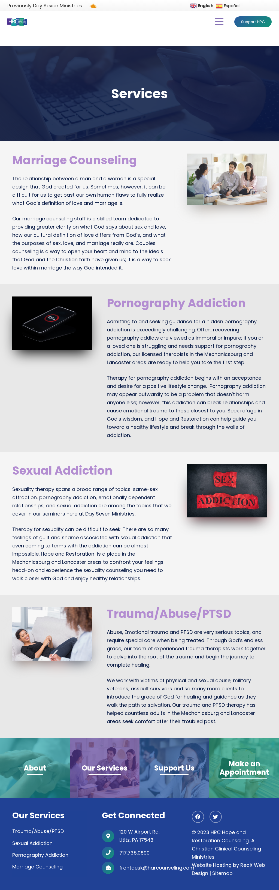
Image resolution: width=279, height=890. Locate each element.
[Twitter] (216, 817)
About (35, 768)
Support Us (174, 768)
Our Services (105, 768)
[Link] (17, 22)
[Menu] (219, 22)
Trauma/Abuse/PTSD (38, 831)
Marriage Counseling (37, 866)
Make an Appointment (244, 768)
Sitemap (222, 873)
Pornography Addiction (40, 855)
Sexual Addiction (32, 843)
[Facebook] (198, 817)
